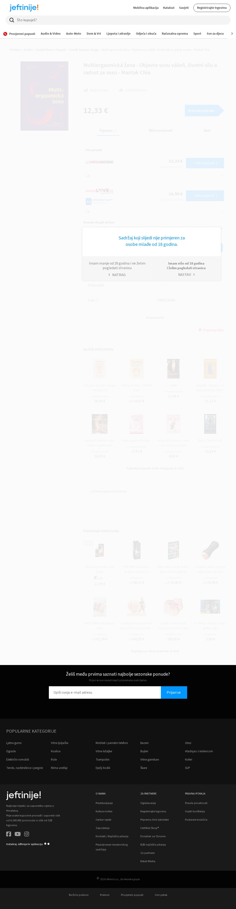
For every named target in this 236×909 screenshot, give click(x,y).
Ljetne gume (13, 743)
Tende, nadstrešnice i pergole (24, 768)
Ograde (11, 751)
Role (54, 760)
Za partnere (147, 853)
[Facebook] (8, 834)
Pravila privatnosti (196, 803)
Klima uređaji (59, 768)
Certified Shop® (149, 828)
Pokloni (104, 895)
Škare (143, 768)
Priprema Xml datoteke (154, 820)
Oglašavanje (148, 803)
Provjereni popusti (132, 895)
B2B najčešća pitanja (153, 845)
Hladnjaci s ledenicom (199, 751)
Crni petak (161, 895)
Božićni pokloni (78, 895)
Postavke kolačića (196, 820)
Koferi (188, 760)
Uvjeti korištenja (195, 811)
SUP (187, 768)
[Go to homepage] (24, 8)
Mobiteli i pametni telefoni (112, 743)
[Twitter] (18, 834)
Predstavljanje (104, 803)
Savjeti (184, 8)
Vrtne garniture (149, 760)
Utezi (188, 743)
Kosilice (55, 751)
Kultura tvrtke (104, 811)
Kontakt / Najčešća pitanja (112, 836)
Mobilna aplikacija (146, 8)
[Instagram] (26, 834)
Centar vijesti (103, 820)
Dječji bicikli (103, 768)
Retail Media (147, 861)
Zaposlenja (102, 828)
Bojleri (144, 751)
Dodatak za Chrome (152, 836)
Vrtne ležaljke (104, 751)
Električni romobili (17, 760)
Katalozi (168, 8)
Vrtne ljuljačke (59, 743)
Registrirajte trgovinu (212, 8)
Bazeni (144, 743)
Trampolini (102, 760)
